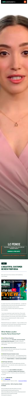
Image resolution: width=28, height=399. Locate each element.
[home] (9, 2)
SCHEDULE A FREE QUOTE (14, 251)
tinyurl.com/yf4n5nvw (22, 380)
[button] (25, 2)
